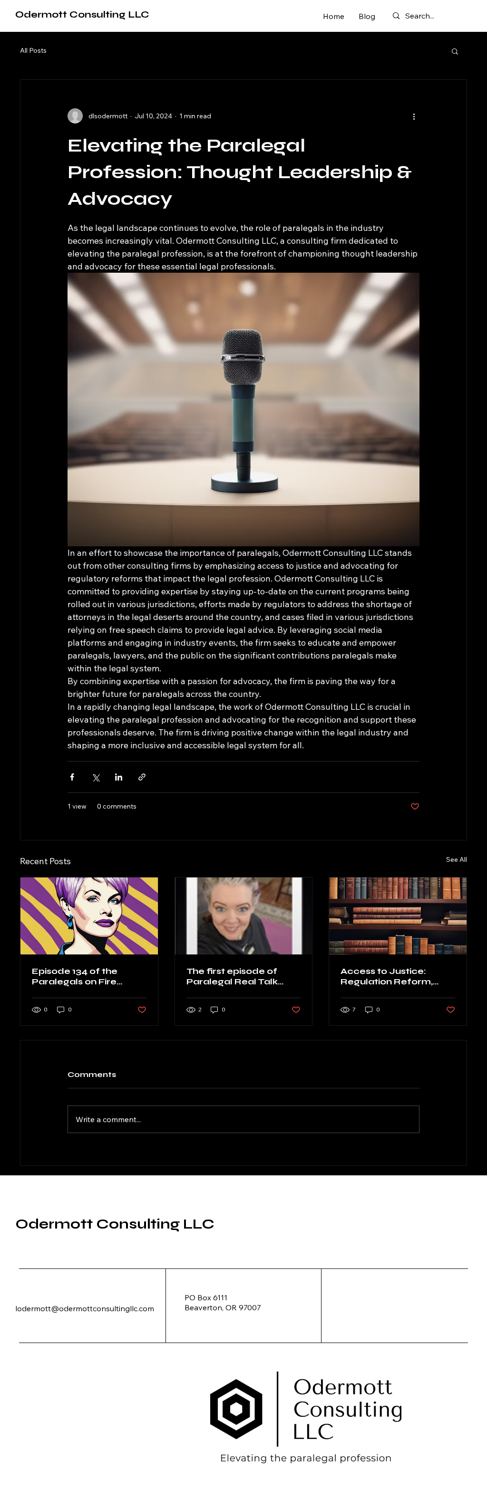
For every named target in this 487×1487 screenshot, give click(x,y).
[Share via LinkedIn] (118, 777)
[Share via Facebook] (72, 777)
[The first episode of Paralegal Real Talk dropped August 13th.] (243, 915)
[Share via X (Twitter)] (95, 777)
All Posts (33, 50)
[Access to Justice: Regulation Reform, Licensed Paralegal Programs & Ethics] (398, 915)
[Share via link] (141, 777)
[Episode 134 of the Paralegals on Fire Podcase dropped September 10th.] (89, 915)
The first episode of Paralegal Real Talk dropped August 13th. (235, 976)
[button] (454, 51)
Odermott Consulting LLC (82, 14)
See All (456, 859)
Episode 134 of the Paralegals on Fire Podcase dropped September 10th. (75, 976)
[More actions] (413, 116)
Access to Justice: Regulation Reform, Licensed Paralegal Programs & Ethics (387, 976)
